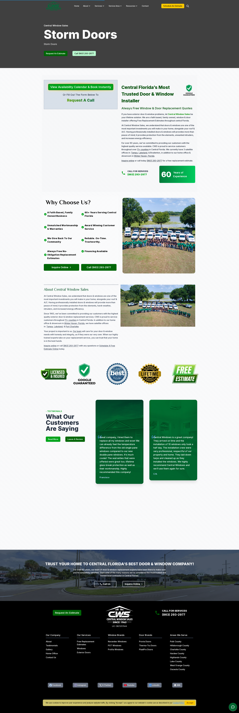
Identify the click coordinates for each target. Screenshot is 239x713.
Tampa (134, 152)
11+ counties (143, 149)
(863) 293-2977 (154, 160)
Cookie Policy (178, 703)
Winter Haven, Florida (144, 156)
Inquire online (127, 160)
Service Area (114, 6)
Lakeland (143, 152)
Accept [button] (190, 703)
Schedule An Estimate (172, 6)
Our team (77, 331)
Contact (145, 6)
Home (76, 6)
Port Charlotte (72, 326)
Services (98, 6)
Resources (130, 6)
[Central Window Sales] (53, 6)
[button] (89, 6)
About (85, 6)
